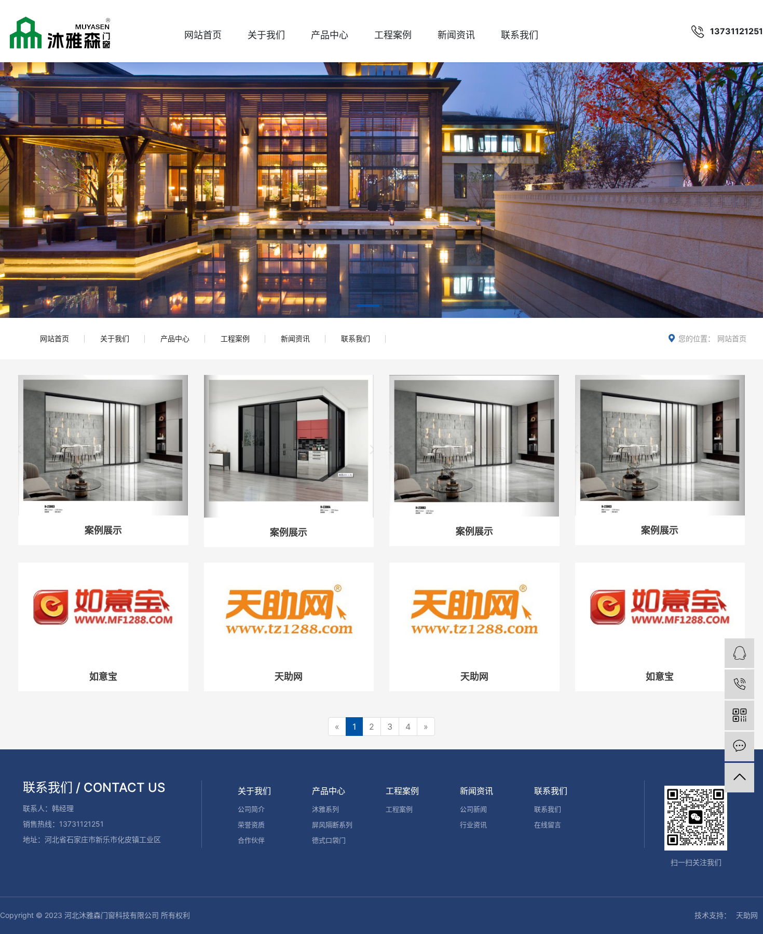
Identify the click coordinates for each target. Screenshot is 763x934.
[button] (368, 307)
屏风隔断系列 (332, 824)
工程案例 (393, 35)
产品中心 (329, 35)
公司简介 (251, 809)
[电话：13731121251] (739, 684)
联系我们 (519, 35)
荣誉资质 (251, 824)
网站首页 (203, 35)
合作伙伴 (251, 840)
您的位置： (696, 338)
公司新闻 (473, 809)
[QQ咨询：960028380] (739, 653)
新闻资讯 (456, 35)
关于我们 (266, 35)
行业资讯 (473, 824)
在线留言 (547, 824)
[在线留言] (739, 746)
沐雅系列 (325, 809)
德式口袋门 (329, 840)
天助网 (747, 915)
